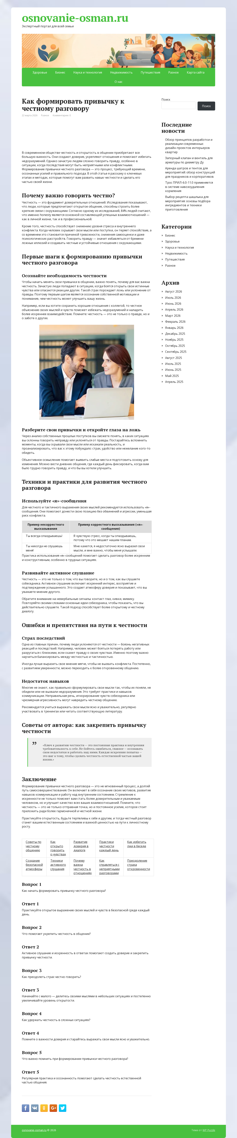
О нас (118, 82)
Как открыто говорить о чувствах (58, 848)
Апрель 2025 (174, 382)
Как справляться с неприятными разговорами (109, 867)
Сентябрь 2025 (175, 352)
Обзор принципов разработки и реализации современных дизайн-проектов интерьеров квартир (188, 146)
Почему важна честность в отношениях (83, 867)
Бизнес (60, 72)
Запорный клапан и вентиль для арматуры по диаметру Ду (189, 160)
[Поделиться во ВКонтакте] (35, 1108)
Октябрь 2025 (175, 346)
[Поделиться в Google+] (53, 1108)
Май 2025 (172, 376)
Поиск (165, 99)
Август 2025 (173, 358)
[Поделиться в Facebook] (25, 1108)
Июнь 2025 (173, 370)
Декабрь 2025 (175, 334)
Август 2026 (173, 291)
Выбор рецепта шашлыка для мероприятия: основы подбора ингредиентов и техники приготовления (187, 203)
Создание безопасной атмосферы (34, 865)
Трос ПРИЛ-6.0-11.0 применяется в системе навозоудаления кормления (189, 186)
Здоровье (40, 72)
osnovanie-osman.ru (75, 17)
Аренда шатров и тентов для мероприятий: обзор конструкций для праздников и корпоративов (190, 172)
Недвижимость (121, 72)
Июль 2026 (173, 298)
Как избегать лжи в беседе (136, 844)
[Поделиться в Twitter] (62, 1108)
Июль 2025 (173, 364)
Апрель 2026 (174, 309)
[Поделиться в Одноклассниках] (44, 1108)
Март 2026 (173, 316)
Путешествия (150, 72)
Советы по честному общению (33, 846)
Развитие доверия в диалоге (81, 846)
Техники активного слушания (58, 865)
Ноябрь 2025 (174, 340)
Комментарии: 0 (62, 115)
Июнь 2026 (173, 304)
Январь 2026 (174, 328)
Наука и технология (87, 72)
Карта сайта (195, 72)
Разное (173, 72)
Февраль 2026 (175, 322)
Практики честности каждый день (109, 846)
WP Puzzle (209, 1130)
